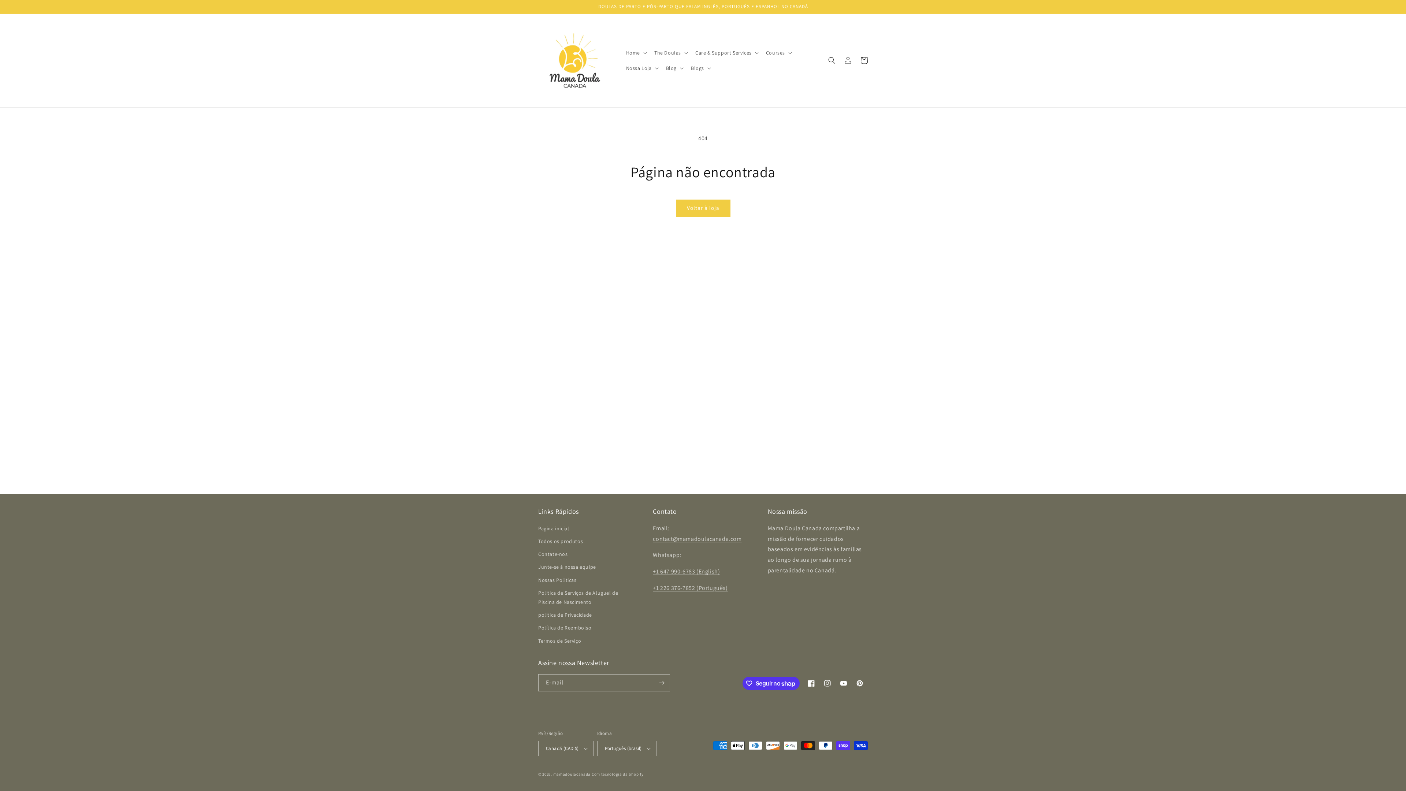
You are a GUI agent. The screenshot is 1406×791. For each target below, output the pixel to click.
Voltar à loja (703, 207)
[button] (636, 52)
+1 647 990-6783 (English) (686, 571)
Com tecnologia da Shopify (618, 774)
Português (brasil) (623, 748)
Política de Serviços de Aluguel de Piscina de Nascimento (578, 597)
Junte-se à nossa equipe (567, 567)
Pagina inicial (553, 528)
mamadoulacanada (572, 774)
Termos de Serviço (559, 641)
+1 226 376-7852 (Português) (690, 588)
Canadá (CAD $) (562, 748)
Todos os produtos (560, 541)
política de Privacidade (565, 615)
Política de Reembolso (565, 627)
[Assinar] (662, 682)
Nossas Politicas (557, 580)
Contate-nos (553, 554)
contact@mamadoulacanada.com (697, 539)
